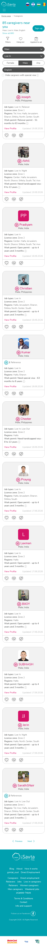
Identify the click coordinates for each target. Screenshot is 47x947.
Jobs (19, 881)
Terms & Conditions (23, 898)
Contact (23, 902)
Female (10, 62)
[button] (23, 49)
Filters (8, 42)
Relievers (10, 881)
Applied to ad (36, 42)
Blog (11, 868)
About (19, 868)
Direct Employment (30, 872)
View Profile (10, 128)
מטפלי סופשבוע (23, 892)
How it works (31, 868)
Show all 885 (8, 33)
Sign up (38, 28)
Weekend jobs (32, 889)
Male (25, 62)
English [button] (8, 69)
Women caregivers (29, 885)
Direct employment (29, 878)
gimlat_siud (13, 872)
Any (38, 62)
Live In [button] (7, 56)
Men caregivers (15, 889)
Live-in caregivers (32, 881)
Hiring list (20, 42)
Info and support (23, 905)
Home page (6, 16)
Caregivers (13, 878)
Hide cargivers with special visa (20, 75)
